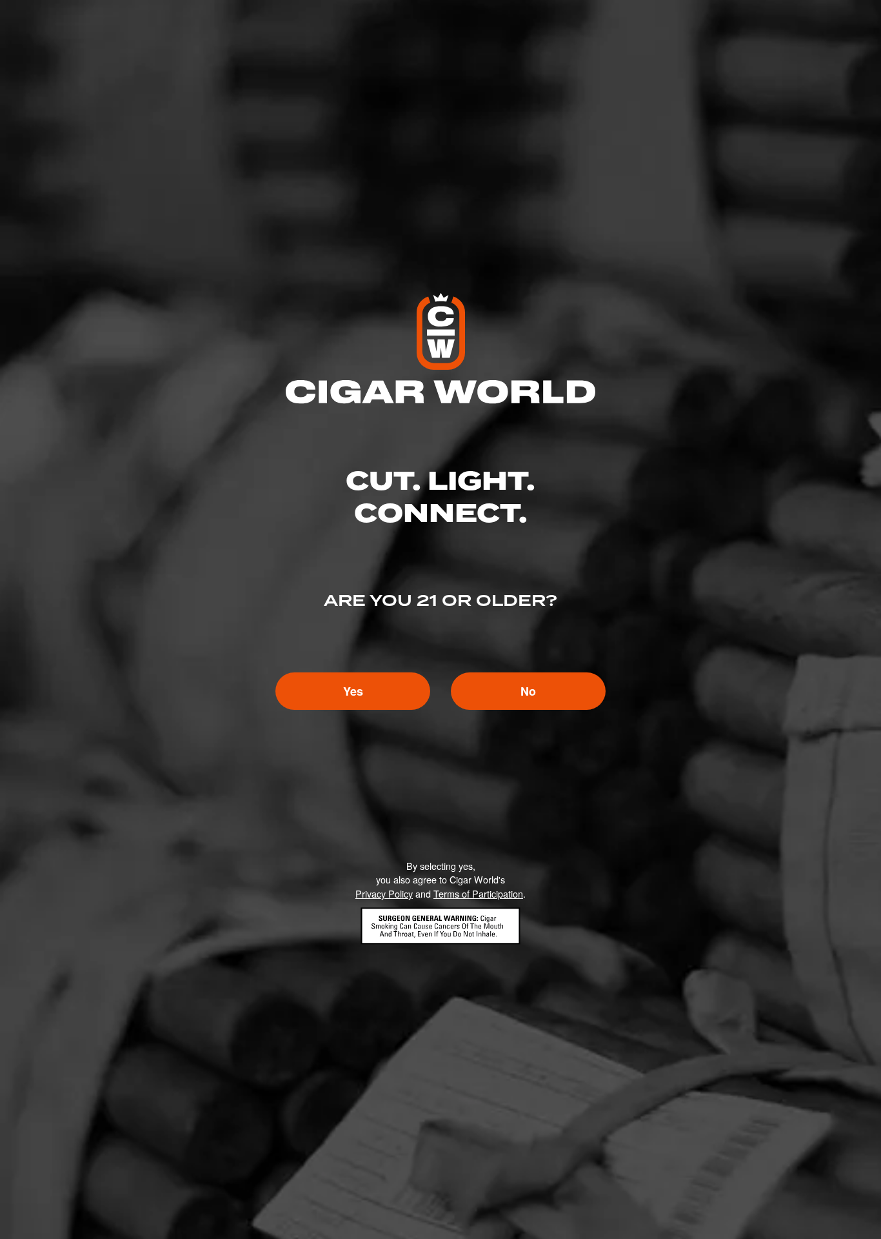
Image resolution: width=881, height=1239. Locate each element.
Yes (353, 691)
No (528, 691)
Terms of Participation (478, 893)
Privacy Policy (384, 893)
